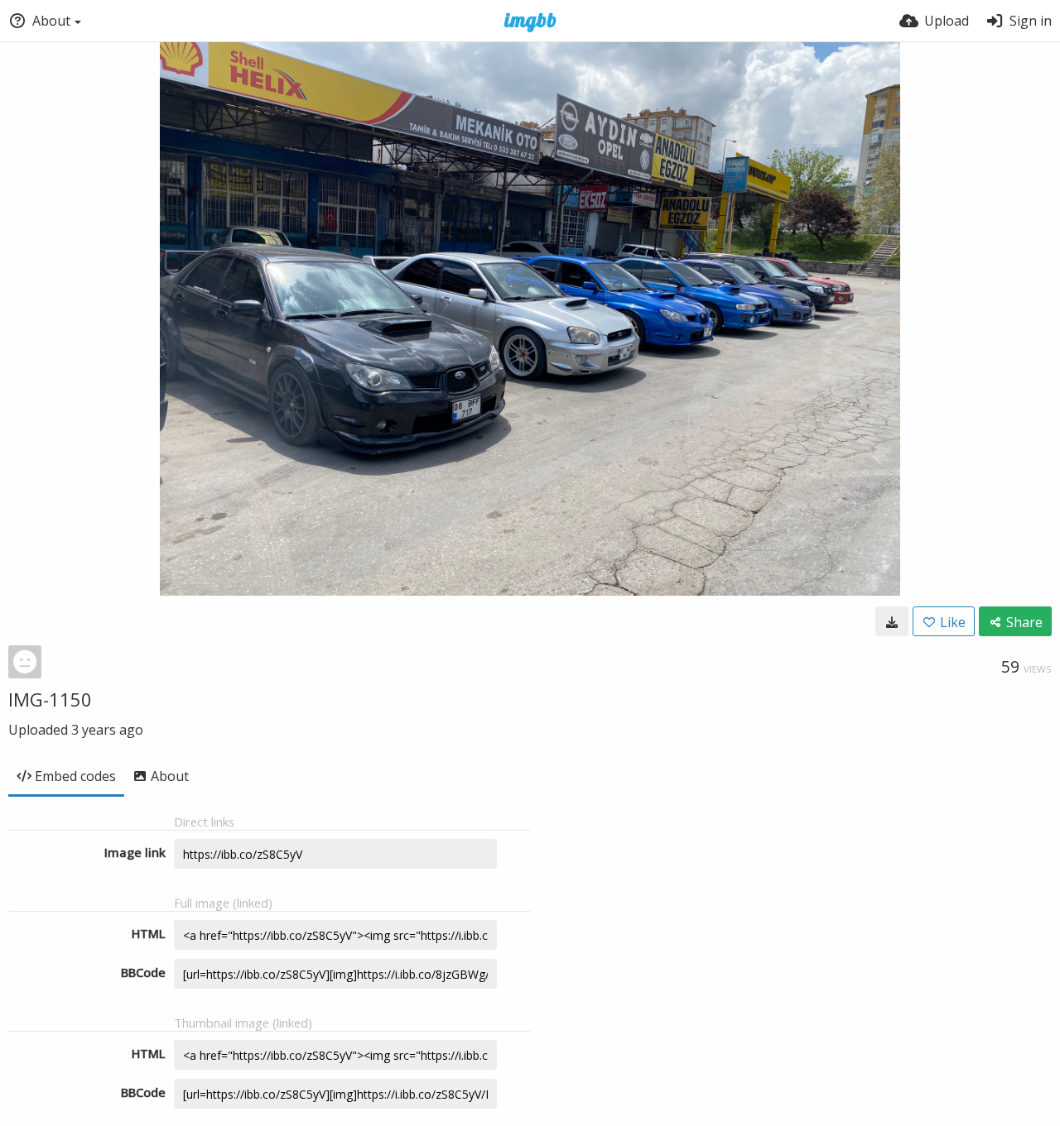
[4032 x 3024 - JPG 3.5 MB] (891, 621)
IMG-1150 (50, 699)
